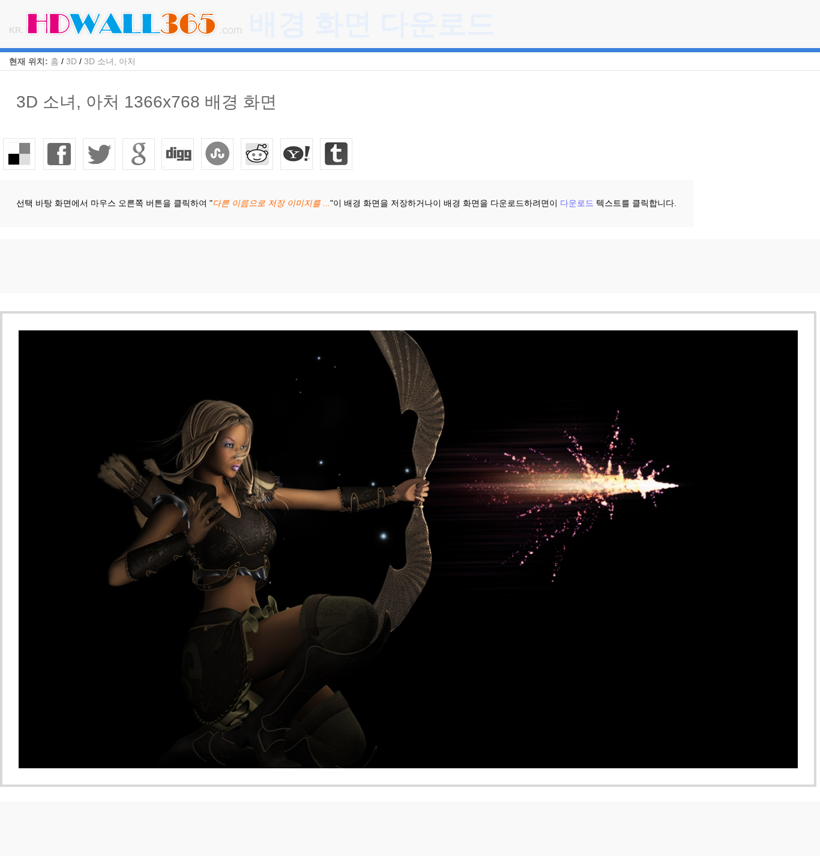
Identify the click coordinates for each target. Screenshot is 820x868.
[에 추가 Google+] (139, 154)
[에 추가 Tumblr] (337, 154)
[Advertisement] (218, 266)
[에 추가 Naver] (218, 154)
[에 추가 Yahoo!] (178, 154)
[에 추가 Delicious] (20, 154)
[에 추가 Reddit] (258, 154)
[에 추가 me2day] (297, 154)
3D (71, 61)
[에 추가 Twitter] (99, 154)
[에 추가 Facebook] (59, 154)
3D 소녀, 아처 (110, 61)
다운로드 (577, 203)
